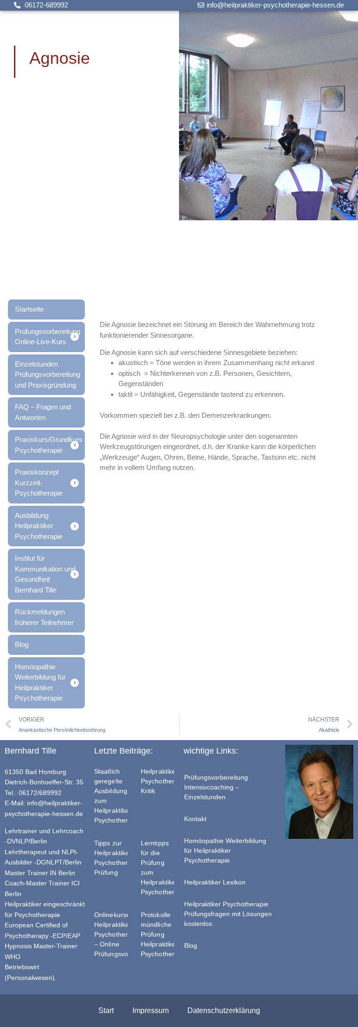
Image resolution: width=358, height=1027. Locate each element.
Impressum (150, 1010)
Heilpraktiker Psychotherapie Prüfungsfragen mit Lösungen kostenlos (228, 913)
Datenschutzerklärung (223, 1010)
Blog (190, 945)
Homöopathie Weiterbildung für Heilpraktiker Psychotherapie (225, 850)
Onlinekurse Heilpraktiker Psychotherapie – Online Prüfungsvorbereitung (126, 934)
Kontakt (195, 819)
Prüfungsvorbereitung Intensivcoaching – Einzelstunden (216, 787)
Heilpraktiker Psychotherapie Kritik (164, 781)
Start (106, 1010)
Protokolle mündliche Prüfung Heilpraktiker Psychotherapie (164, 934)
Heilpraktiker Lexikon (215, 882)
